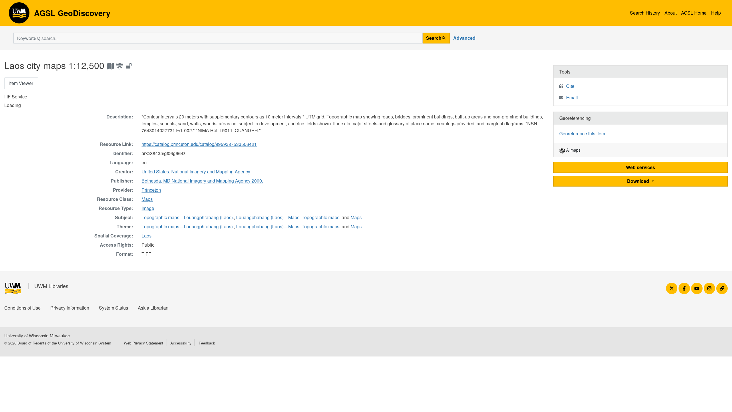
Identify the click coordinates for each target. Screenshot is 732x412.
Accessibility (181, 343)
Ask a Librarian (153, 307)
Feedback (207, 343)
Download (638, 181)
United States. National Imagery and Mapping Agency (196, 171)
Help (716, 12)
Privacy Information (69, 307)
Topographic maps (320, 217)
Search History (645, 12)
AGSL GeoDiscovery (19, 15)
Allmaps (572, 150)
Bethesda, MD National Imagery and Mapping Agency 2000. (202, 180)
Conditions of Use (22, 307)
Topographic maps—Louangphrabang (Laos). (188, 217)
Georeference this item (582, 133)
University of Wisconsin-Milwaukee (37, 335)
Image (148, 208)
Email (572, 97)
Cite (570, 86)
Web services (640, 167)
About (671, 12)
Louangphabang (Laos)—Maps (267, 217)
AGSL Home (694, 12)
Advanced (464, 38)
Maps (147, 199)
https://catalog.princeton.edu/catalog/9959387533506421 (199, 144)
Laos (147, 235)
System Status (113, 307)
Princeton (151, 190)
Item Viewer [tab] (21, 83)
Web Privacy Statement (143, 343)
